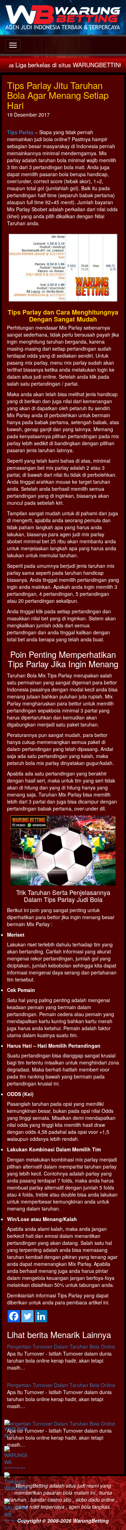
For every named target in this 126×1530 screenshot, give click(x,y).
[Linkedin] (41, 1316)
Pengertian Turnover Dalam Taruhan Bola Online (61, 1346)
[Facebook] (14, 1316)
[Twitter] (27, 1316)
